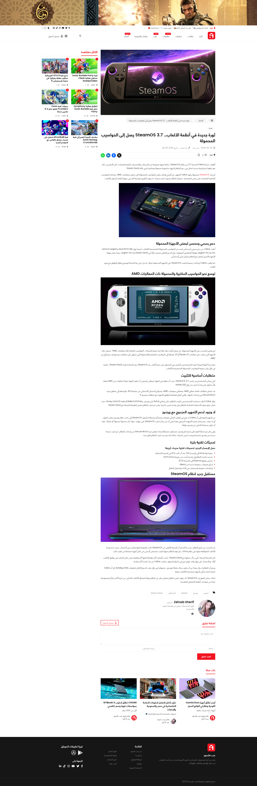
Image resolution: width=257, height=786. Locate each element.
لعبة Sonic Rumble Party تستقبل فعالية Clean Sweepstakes (84, 78)
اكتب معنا (113, 763)
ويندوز (195, 593)
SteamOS (204, 174)
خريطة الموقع (136, 759)
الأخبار (201, 120)
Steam (184, 593)
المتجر (126, 36)
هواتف (139, 763)
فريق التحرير (112, 751)
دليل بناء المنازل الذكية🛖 (182, 28)
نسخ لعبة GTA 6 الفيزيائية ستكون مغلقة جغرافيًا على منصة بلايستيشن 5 (56, 78)
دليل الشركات (112, 759)
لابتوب (205, 593)
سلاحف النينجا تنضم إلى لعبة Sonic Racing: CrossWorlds (85, 140)
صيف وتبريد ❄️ (166, 28)
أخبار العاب (172, 593)
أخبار (200, 36)
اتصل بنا (138, 755)
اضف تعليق (206, 656)
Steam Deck (156, 593)
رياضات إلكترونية (141, 36)
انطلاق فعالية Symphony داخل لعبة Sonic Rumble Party (85, 109)
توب (155, 36)
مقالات (190, 36)
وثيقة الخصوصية (110, 755)
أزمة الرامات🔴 (153, 28)
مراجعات (178, 36)
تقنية (210, 128)
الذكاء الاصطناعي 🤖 (200, 28)
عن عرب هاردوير (136, 751)
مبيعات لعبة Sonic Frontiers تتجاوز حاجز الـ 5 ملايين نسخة (56, 109)
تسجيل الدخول (53, 36)
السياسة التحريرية (135, 767)
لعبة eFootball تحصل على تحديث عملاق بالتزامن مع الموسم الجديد (56, 140)
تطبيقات (166, 36)
